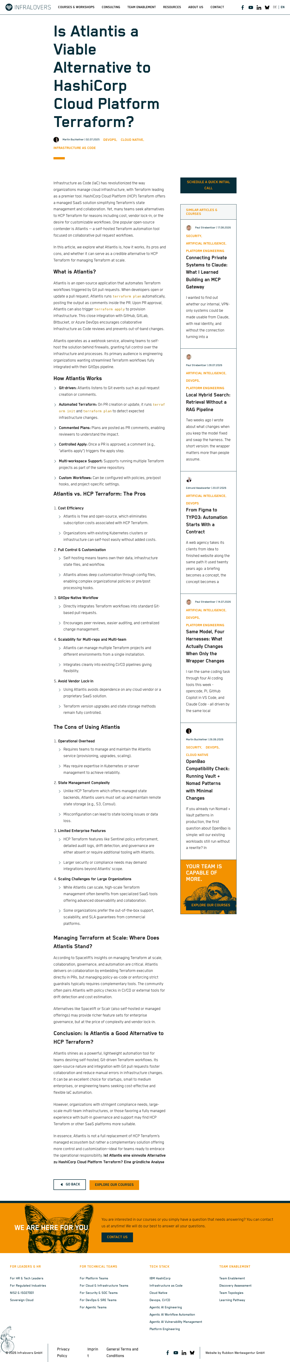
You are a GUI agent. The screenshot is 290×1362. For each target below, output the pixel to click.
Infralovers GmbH (29, 1353)
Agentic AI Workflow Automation (172, 1314)
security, (194, 236)
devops (192, 503)
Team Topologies (231, 1293)
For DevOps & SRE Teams (98, 1300)
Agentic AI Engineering (166, 1307)
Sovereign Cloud (22, 1300)
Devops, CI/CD (160, 1300)
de (275, 7)
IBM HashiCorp (160, 1278)
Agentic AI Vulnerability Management (176, 1322)
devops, (110, 140)
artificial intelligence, (206, 243)
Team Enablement (232, 1278)
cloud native (197, 755)
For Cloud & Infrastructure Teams (104, 1286)
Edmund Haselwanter (198, 488)
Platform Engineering (165, 1329)
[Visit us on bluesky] (267, 7)
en (283, 7)
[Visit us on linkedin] (259, 7)
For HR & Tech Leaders (26, 1278)
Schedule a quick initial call (208, 185)
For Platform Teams (94, 1278)
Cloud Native (158, 1293)
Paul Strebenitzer (205, 227)
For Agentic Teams (93, 1307)
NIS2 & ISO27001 (22, 1293)
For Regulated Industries (28, 1286)
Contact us (117, 1237)
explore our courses (114, 1185)
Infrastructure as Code (166, 1286)
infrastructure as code (74, 148)
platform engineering (205, 251)
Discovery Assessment (235, 1286)
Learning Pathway (232, 1300)
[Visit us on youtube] (251, 7)
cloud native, (132, 140)
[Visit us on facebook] (242, 7)
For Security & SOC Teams (99, 1293)
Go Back (73, 1184)
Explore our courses (210, 905)
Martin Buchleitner (73, 139)
